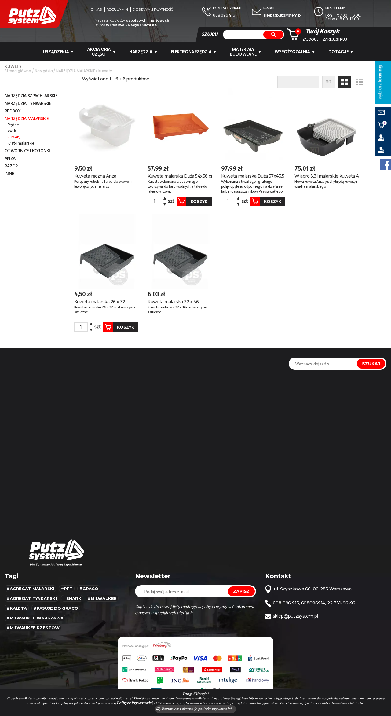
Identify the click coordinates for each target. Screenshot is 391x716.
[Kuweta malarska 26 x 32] (106, 251)
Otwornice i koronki (27, 150)
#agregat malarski (30, 588)
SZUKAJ (209, 34)
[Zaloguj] (383, 137)
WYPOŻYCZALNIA (292, 52)
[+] (164, 199)
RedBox (12, 111)
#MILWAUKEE (102, 598)
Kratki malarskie (21, 143)
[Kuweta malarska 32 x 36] (180, 251)
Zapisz (241, 591)
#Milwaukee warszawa (35, 617)
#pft (67, 588)
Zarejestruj (335, 39)
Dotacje (338, 52)
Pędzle (13, 124)
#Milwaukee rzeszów (32, 627)
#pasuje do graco (55, 608)
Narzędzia (140, 52)
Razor (11, 166)
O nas (96, 9)
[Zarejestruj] (383, 150)
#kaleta (16, 608)
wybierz (380, 82)
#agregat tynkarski (31, 598)
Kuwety (14, 137)
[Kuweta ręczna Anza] (106, 125)
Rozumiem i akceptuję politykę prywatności (196, 709)
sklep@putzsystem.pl (282, 15)
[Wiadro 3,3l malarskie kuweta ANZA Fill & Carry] (326, 125)
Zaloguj (310, 39)
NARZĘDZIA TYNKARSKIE (28, 103)
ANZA (10, 158)
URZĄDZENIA (56, 52)
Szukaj (371, 363)
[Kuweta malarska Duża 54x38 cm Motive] (180, 125)
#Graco (88, 588)
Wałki (12, 131)
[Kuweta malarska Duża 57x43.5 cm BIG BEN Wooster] (253, 125)
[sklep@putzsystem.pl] (383, 113)
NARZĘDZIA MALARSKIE (27, 118)
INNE (9, 173)
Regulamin (117, 9)
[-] (164, 203)
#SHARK (72, 598)
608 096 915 (224, 15)
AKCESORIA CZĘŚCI (99, 51)
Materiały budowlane (243, 51)
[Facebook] (385, 164)
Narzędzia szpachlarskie (31, 95)
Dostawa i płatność (152, 9)
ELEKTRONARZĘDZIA (191, 52)
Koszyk (199, 201)
